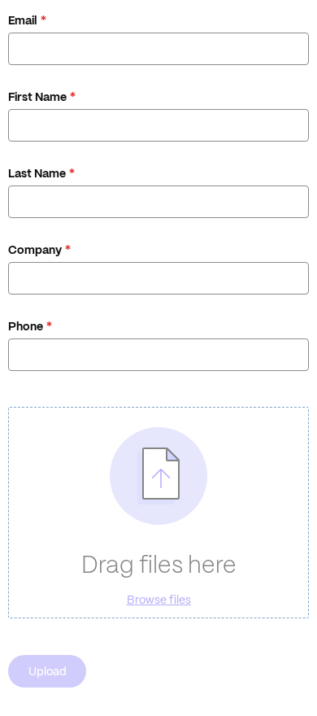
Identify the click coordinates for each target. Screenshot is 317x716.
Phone (25, 326)
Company (35, 249)
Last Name (37, 173)
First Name (37, 97)
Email (22, 20)
